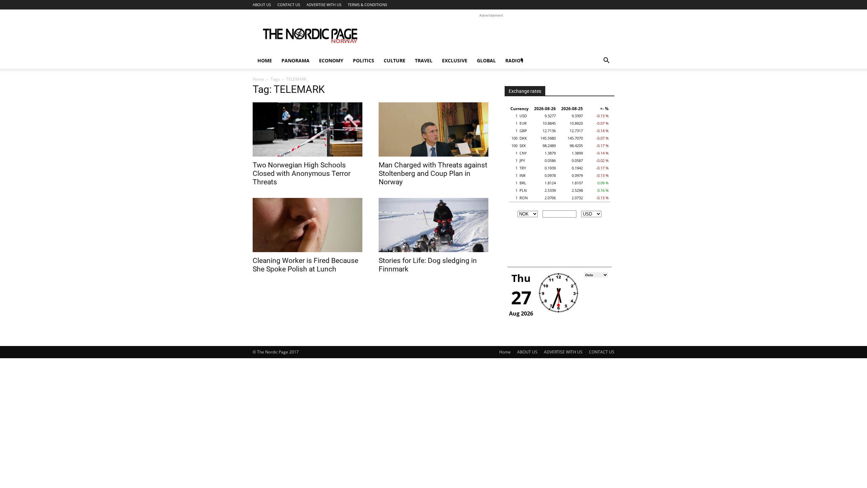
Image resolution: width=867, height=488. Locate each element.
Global (486, 60)
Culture (394, 60)
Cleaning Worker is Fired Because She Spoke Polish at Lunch (305, 265)
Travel (423, 60)
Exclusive (454, 60)
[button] (606, 61)
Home (264, 60)
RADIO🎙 (514, 60)
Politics (363, 60)
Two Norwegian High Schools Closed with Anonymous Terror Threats (302, 173)
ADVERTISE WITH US (323, 4)
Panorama (295, 60)
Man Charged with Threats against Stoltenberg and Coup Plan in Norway (433, 173)
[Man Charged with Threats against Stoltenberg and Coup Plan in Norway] (433, 129)
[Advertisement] (491, 34)
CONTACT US (288, 4)
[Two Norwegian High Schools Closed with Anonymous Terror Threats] (307, 129)
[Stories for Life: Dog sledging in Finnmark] (433, 225)
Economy (331, 60)
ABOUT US (262, 4)
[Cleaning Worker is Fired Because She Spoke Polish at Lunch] (307, 225)
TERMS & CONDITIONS (367, 4)
